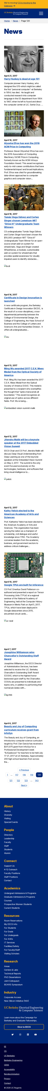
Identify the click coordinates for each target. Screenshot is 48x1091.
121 (10, 780)
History (7, 811)
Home (7, 21)
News (15, 21)
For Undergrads (11, 935)
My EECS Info (10, 924)
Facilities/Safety (11, 946)
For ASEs (8, 939)
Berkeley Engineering (13, 1060)
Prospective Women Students (18, 904)
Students (8, 849)
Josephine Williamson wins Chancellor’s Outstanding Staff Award (21, 655)
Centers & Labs (11, 970)
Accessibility (9, 1069)
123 (26, 780)
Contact (8, 880)
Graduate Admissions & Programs (19, 897)
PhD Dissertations (12, 977)
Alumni (7, 853)
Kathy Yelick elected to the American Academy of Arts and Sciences (21, 514)
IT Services (9, 942)
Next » (25, 785)
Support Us (9, 866)
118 (24, 775)
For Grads (8, 931)
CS (5, 1051)
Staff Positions (11, 877)
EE (5, 1046)
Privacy (7, 1079)
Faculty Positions (12, 873)
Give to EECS (24, 1027)
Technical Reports (12, 973)
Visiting (7, 818)
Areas (7, 966)
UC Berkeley (9, 1056)
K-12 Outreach (10, 869)
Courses (8, 900)
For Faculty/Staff (12, 950)
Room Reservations (13, 920)
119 (31, 775)
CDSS (6, 1065)
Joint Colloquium (11, 981)
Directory (8, 835)
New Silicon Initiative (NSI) (16, 1001)
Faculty (7, 842)
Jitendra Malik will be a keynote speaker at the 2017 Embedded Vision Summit (21, 443)
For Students (10, 928)
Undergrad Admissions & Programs (20, 893)
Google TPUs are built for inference (23, 585)
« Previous (25, 770)
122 (18, 780)
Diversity (8, 815)
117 (16, 775)
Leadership (9, 838)
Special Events (11, 822)
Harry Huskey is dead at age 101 (21, 79)
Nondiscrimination (11, 1074)
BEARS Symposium (13, 984)
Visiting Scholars (11, 953)
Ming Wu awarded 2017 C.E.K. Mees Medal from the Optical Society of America (24, 372)
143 (37, 780)
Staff (6, 846)
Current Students (12, 908)
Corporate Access (12, 997)
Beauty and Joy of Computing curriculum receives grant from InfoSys (21, 729)
